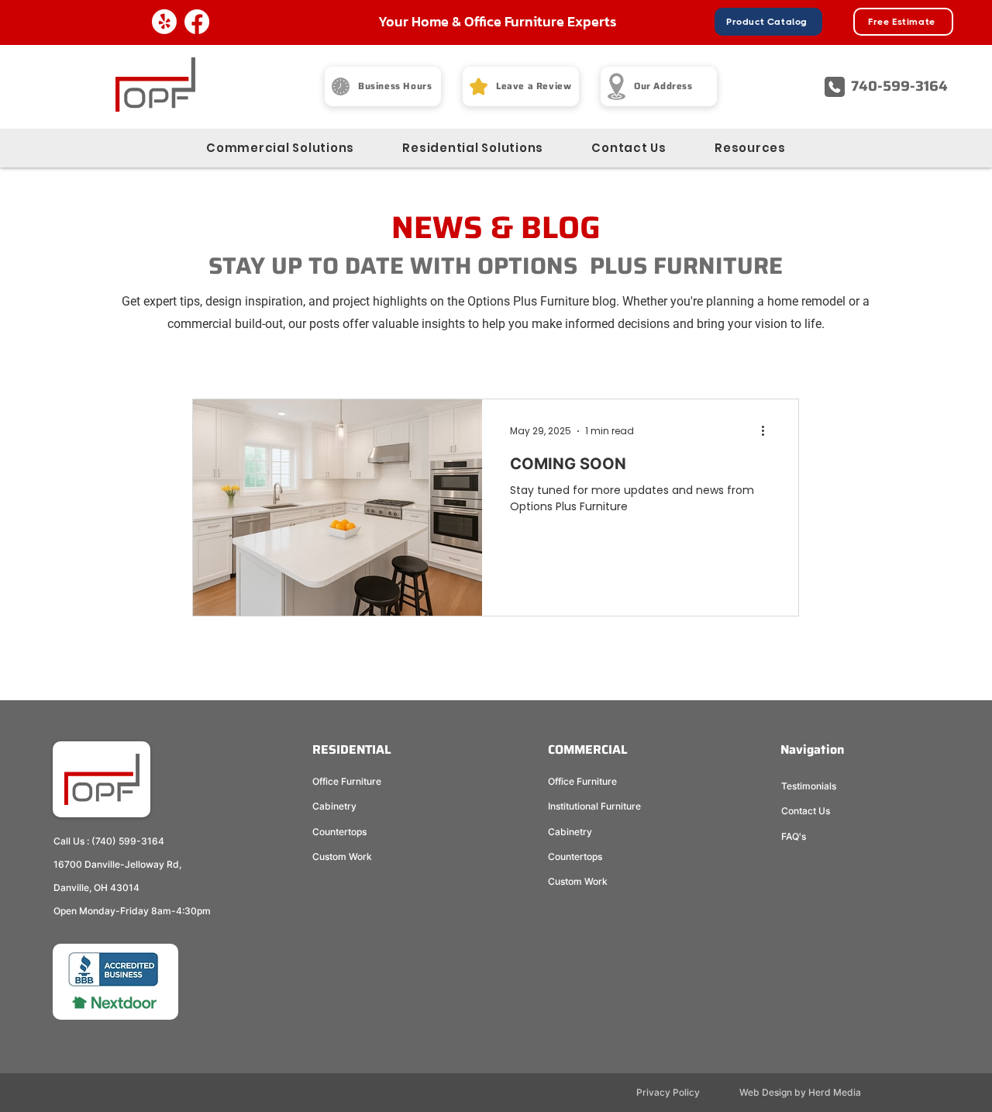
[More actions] (768, 431)
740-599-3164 (899, 86)
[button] (750, 148)
